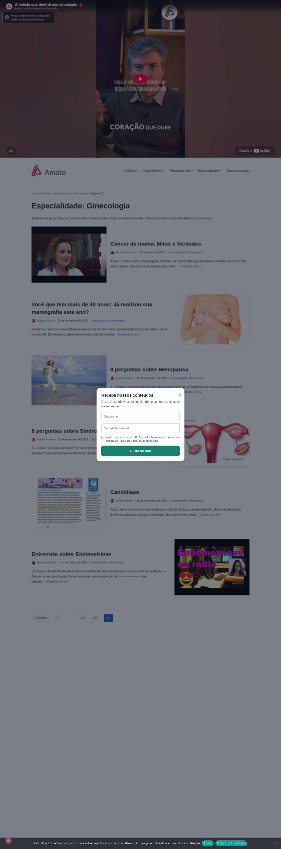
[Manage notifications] (8, 841)
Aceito (208, 843)
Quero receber (140, 451)
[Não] (276, 843)
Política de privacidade (145, 440)
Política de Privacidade (231, 843)
